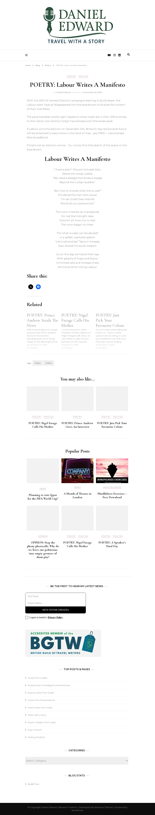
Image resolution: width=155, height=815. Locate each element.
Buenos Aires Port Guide (41, 692)
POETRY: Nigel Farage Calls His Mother (43, 425)
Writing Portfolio (36, 737)
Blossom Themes (103, 807)
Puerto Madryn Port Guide (42, 722)
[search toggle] (128, 54)
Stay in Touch (34, 729)
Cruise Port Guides (37, 678)
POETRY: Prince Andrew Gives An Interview (77, 425)
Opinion (43, 536)
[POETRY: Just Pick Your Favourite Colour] (113, 331)
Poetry (71, 76)
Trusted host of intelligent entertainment (49, 685)
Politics (83, 76)
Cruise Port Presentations (41, 700)
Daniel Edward (63, 92)
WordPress (77, 810)
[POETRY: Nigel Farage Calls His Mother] (78, 331)
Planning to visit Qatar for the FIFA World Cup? (43, 497)
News (43, 488)
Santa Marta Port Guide (40, 707)
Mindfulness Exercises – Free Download (112, 495)
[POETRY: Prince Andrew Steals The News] (44, 331)
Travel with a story (37, 715)
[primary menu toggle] (27, 55)
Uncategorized (112, 487)
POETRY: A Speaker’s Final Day (112, 544)
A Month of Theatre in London (77, 495)
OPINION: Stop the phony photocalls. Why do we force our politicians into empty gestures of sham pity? (43, 550)
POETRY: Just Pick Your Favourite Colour (112, 425)
